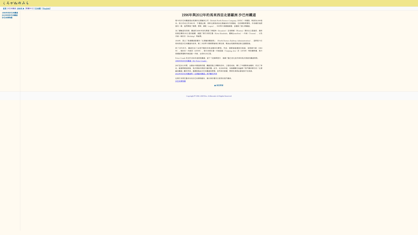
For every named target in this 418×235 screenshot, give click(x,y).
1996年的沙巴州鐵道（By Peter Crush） (191, 61)
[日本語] (38, 8)
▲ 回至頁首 (218, 85)
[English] (46, 8)
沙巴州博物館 (7, 17)
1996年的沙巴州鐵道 (10, 12)
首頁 (4, 8)
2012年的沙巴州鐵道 (10, 15)
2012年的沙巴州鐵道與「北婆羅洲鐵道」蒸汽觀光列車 (196, 73)
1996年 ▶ (20, 8)
